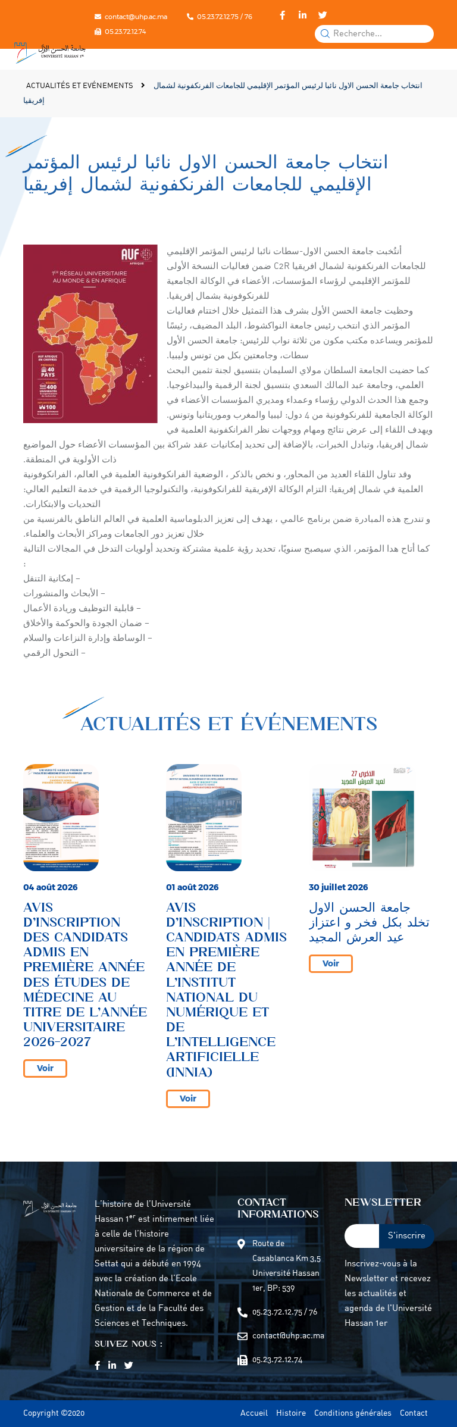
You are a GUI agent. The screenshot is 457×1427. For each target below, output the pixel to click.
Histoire (291, 1413)
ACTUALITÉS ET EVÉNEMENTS (80, 86)
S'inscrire (406, 1236)
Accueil (254, 1413)
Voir (45, 1068)
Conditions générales (353, 1413)
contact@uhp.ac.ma (136, 16)
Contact (414, 1413)
